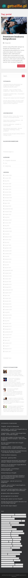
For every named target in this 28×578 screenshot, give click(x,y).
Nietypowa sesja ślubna (6, 543)
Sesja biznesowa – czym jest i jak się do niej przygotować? (11, 481)
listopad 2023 (8, 206)
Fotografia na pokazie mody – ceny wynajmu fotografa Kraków (13, 94)
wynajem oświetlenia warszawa (8, 564)
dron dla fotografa (5, 522)
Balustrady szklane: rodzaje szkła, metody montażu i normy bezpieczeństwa (13, 116)
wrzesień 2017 (8, 334)
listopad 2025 (8, 186)
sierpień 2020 (8, 273)
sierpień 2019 (8, 292)
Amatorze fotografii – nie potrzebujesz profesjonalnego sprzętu (10, 469)
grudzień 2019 (8, 284)
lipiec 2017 (7, 340)
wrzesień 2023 (8, 211)
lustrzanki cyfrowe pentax (7, 539)
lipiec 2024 (7, 203)
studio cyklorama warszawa (14, 554)
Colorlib (17, 575)
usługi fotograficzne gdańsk (7, 560)
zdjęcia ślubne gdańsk (17, 566)
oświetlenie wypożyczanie (7, 545)
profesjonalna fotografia (7, 550)
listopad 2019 (8, 287)
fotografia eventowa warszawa (18, 525)
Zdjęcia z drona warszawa (7, 566)
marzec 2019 (8, 298)
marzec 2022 (8, 239)
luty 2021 (7, 264)
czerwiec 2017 (8, 343)
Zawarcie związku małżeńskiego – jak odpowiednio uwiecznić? (16, 406)
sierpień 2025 (8, 189)
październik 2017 (9, 332)
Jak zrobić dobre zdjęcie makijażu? (9, 505)
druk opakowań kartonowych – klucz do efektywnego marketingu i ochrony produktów (12, 130)
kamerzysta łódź (14, 535)
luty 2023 (7, 225)
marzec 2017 (8, 351)
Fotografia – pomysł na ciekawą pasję (10, 426)
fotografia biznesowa (6, 525)
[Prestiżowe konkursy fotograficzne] (14, 25)
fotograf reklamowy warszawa (17, 533)
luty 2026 (7, 181)
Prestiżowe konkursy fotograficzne (13, 37)
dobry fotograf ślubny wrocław (8, 518)
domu (23, 520)
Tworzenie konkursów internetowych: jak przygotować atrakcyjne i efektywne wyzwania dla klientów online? (12, 86)
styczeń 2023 (8, 228)
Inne (6, 163)
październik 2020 (9, 270)
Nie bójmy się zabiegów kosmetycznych (12, 389)
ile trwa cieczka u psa (6, 535)
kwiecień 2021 (8, 259)
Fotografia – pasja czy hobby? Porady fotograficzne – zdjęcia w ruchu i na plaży (12, 90)
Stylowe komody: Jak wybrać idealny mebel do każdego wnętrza (14, 134)
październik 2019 (9, 290)
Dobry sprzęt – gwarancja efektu (8, 457)
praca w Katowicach (16, 547)
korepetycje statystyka (6, 537)
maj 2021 (7, 256)
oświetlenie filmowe (16, 543)
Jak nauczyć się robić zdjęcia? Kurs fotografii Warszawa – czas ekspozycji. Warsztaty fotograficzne (14, 451)
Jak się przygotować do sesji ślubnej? (9, 496)
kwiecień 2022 (8, 236)
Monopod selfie (5, 541)
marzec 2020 (8, 278)
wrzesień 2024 (8, 197)
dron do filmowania (14, 522)
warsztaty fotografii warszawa (8, 562)
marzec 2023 (8, 222)
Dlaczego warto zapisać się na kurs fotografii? (14, 98)
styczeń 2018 (8, 323)
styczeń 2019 (8, 301)
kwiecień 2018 (8, 315)
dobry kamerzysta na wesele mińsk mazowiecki (11, 520)
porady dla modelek (17, 545)
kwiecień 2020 (8, 276)
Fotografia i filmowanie (10, 160)
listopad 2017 (8, 329)
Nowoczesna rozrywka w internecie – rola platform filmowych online (13, 120)
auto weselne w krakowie (20, 514)
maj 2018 (7, 312)
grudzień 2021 (8, 248)
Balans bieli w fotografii (6, 516)
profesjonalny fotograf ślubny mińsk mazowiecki (11, 552)
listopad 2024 (8, 195)
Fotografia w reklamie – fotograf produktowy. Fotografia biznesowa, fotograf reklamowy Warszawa (13, 447)
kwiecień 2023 (8, 220)
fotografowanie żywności (17, 531)
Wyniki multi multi (19, 564)
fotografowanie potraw (6, 531)
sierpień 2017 (8, 337)
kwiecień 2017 (8, 348)
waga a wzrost (17, 560)
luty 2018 (7, 320)
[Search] (23, 76)
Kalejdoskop (8, 166)
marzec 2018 (8, 318)
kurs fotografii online (16, 537)
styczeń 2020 (8, 281)
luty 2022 (7, 242)
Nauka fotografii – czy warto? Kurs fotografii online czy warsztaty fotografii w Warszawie (14, 429)
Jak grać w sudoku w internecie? (15, 398)
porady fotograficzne (6, 547)
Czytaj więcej (21, 66)
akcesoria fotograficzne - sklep (8, 514)
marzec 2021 (8, 262)
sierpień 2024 (8, 200)
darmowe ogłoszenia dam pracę (19, 516)
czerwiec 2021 (8, 253)
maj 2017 (7, 346)
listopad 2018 (8, 304)
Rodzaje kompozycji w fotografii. (8, 473)
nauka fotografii (16, 541)
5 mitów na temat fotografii (14, 370)
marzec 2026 (8, 178)
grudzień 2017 (8, 326)
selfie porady (4, 554)
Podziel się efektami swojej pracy (9, 455)
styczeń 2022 (8, 245)
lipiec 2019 (7, 295)
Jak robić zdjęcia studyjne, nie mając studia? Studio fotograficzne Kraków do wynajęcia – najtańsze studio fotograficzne (13, 102)
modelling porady (17, 539)
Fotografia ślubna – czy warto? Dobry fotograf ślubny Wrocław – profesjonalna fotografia (13, 434)
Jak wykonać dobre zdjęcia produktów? (10, 493)
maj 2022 (7, 234)
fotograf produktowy (6, 533)
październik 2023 (9, 208)
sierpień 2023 (8, 214)
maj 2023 (7, 217)
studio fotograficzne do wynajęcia (8, 556)
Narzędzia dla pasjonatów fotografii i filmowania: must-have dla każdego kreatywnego (14, 502)
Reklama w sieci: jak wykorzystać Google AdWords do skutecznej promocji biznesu (13, 465)
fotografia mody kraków (6, 527)
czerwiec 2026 (8, 175)
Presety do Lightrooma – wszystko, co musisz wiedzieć (12, 125)
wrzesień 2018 (8, 306)
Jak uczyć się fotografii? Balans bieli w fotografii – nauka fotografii (12, 443)
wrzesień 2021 (8, 250)
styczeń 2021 (8, 267)
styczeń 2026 (8, 183)
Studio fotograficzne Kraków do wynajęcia (10, 558)
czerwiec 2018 (8, 309)
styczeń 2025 (8, 192)
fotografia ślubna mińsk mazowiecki (9, 529)
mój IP (10, 541)
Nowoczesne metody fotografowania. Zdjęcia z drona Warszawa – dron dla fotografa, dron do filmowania (13, 489)
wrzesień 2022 (8, 231)
